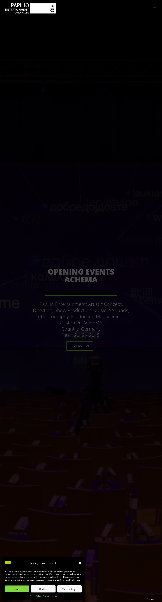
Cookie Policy (35, 596)
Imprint (54, 596)
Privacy (46, 596)
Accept (17, 589)
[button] (80, 563)
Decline (43, 589)
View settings (69, 589)
